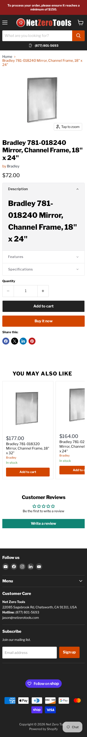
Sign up (69, 652)
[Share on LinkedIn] (23, 341)
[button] (43, 189)
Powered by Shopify (43, 729)
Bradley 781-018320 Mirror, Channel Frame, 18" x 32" (27, 448)
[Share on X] (14, 341)
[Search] (78, 35)
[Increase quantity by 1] (43, 291)
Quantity (8, 281)
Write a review (43, 523)
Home (7, 57)
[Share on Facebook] (5, 341)
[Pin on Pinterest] (32, 341)
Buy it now (44, 321)
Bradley (13, 166)
